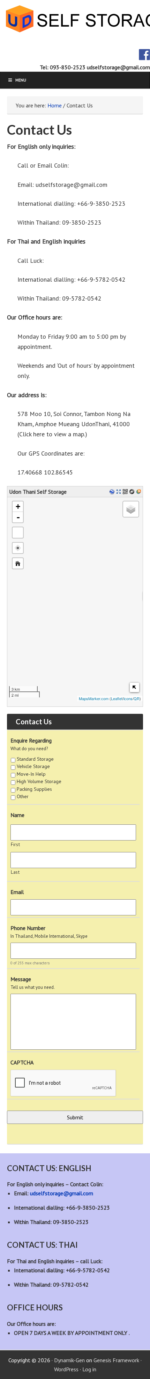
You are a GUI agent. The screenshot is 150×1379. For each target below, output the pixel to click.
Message (20, 979)
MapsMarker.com (93, 698)
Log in (89, 1369)
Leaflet (116, 698)
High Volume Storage (39, 781)
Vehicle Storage (33, 766)
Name (17, 814)
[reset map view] (18, 563)
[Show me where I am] (18, 548)
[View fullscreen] (18, 532)
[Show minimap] (134, 687)
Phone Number (27, 927)
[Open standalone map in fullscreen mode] (119, 491)
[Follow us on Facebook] (144, 54)
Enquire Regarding (31, 740)
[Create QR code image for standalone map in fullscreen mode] (126, 491)
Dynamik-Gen (69, 1360)
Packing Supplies (34, 789)
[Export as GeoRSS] (139, 491)
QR (137, 698)
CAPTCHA (21, 1062)
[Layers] (130, 509)
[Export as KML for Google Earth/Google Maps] (113, 491)
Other (23, 796)
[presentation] (63, 1083)
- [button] (18, 517)
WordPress (66, 1369)
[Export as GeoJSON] (132, 491)
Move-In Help (31, 774)
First (15, 844)
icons (128, 698)
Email (17, 891)
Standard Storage (35, 759)
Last (15, 872)
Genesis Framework (116, 1360)
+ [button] (18, 506)
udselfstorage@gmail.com (61, 1193)
